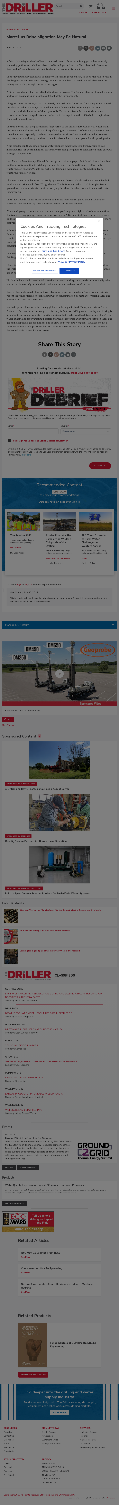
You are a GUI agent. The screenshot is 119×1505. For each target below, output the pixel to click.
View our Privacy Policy (71, 262)
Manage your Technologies (44, 270)
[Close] (99, 221)
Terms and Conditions (52, 251)
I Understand (69, 270)
